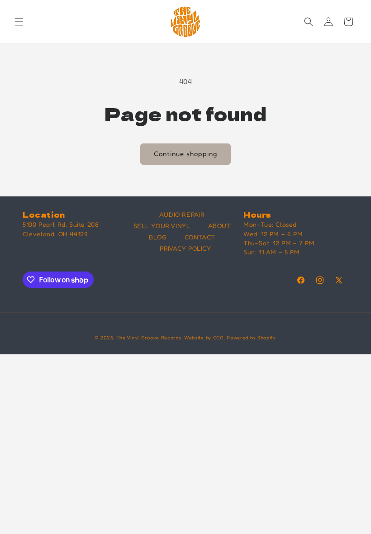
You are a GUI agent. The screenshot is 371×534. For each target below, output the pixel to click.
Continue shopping (185, 153)
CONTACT (200, 237)
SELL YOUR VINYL (161, 225)
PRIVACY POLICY (185, 248)
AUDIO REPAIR (182, 214)
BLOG (157, 237)
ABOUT (219, 225)
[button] (19, 22)
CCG (218, 337)
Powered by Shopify (251, 337)
